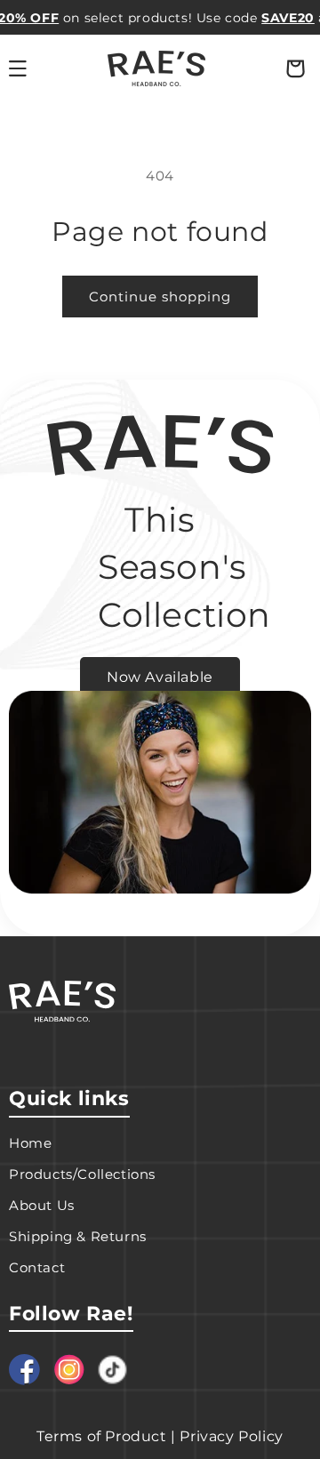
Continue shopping (160, 296)
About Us (42, 1205)
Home (30, 1142)
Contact (37, 1267)
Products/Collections (82, 1174)
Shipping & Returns (78, 1236)
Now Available (160, 677)
